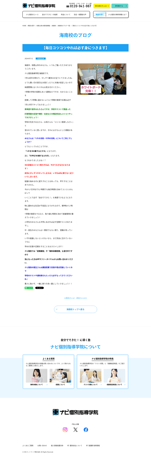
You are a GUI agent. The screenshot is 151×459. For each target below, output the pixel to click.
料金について (65, 14)
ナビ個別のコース (32, 14)
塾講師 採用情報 (94, 445)
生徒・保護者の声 (80, 14)
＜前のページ (69, 298)
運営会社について (76, 445)
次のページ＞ (81, 298)
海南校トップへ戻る (75, 309)
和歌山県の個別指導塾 (43, 25)
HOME (24, 25)
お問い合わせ (42, 445)
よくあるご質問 (27, 445)
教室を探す (31, 25)
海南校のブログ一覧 (64, 25)
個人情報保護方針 (57, 445)
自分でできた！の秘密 (49, 14)
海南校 (54, 25)
